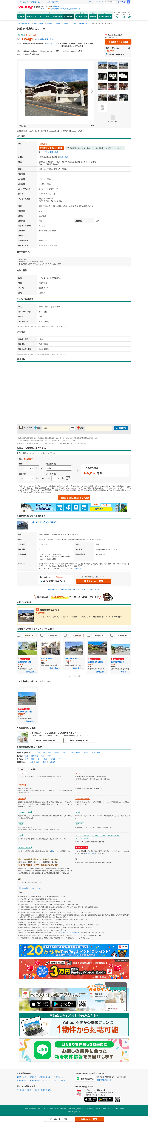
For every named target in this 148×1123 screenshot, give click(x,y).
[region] (74, 394)
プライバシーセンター (50, 1108)
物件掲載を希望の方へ (77, 1108)
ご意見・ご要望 (100, 1108)
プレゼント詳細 (90, 853)
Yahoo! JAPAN (92, 2)
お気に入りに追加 (60, 1119)
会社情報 (78, 568)
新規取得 (56, 6)
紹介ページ (54, 851)
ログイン (44, 9)
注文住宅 (79, 16)
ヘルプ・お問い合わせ (116, 1108)
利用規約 (63, 1108)
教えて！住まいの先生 (43, 1090)
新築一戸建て (57, 16)
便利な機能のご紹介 (103, 1080)
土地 (85, 16)
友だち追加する (87, 1078)
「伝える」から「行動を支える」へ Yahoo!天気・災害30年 (38, 2)
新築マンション (32, 16)
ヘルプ (101, 2)
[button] (21, 91)
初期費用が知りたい (51, 148)
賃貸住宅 (21, 16)
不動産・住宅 (21, 1077)
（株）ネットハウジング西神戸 (44, 522)
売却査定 (93, 16)
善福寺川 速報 (122, 2)
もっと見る (72, 676)
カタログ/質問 (104, 16)
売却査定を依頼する (80, 740)
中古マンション (45, 16)
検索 (128, 1)
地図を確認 (64, 157)
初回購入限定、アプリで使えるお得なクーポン (66, 9)
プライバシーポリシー (32, 1108)
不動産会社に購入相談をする (73, 497)
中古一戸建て (69, 16)
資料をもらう (119, 41)
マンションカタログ (24, 1090)
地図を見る (50, 43)
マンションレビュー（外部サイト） (70, 933)
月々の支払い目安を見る (44, 39)
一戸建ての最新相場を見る (46, 740)
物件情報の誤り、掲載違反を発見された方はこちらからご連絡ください (74, 589)
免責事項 (90, 1108)
